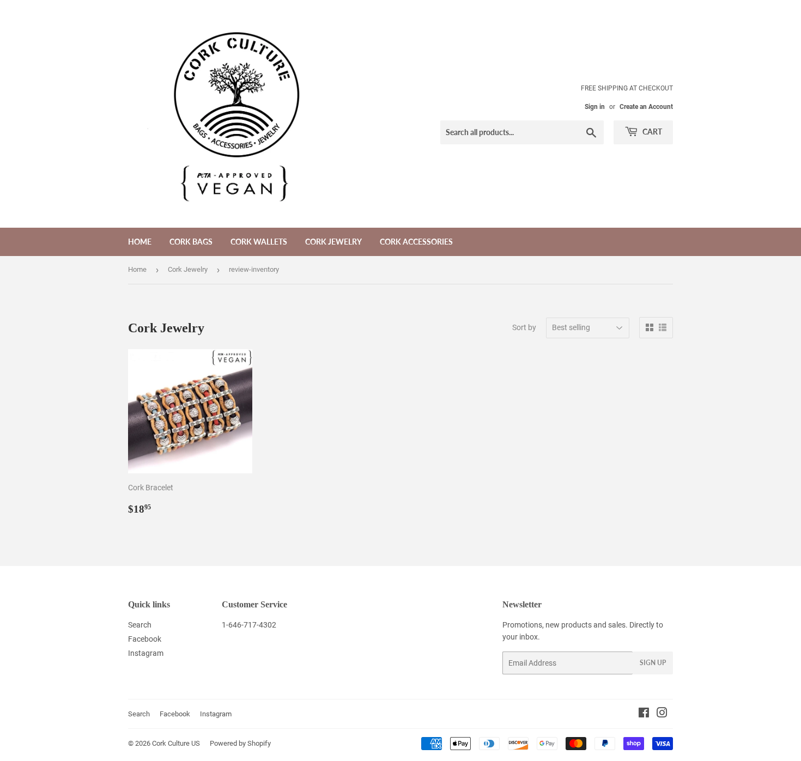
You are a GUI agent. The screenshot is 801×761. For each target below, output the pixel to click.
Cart (651, 131)
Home (139, 241)
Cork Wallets (258, 241)
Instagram (145, 653)
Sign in (595, 107)
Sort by (524, 327)
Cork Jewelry (333, 241)
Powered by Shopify (240, 743)
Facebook (144, 639)
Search (139, 624)
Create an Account (646, 107)
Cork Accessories (416, 241)
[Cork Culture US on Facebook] (644, 714)
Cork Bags (191, 241)
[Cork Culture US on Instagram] (662, 714)
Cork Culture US (176, 743)
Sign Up (653, 663)
